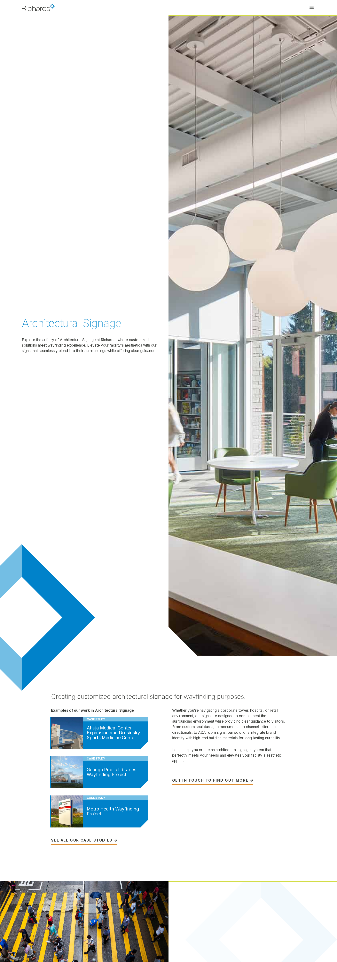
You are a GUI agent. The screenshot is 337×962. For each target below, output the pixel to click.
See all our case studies (84, 840)
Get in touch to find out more (213, 780)
